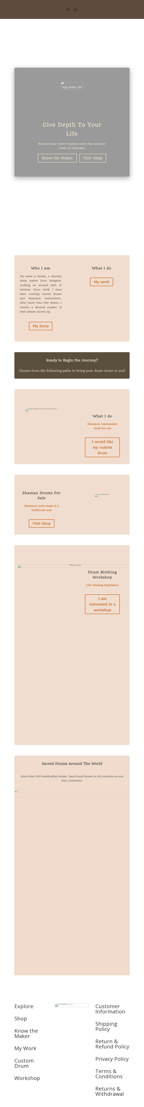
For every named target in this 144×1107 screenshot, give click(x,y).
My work (101, 282)
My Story (41, 326)
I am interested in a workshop (102, 604)
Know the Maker (57, 158)
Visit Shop (92, 158)
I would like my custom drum (102, 447)
